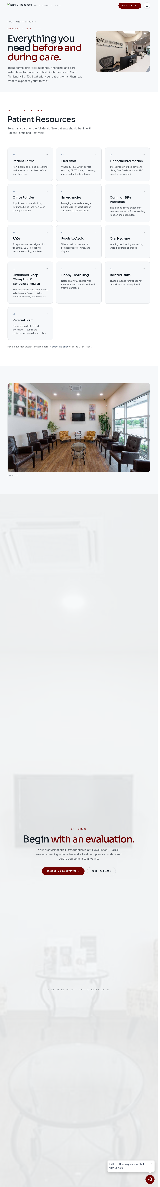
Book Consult (130, 6)
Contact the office (59, 346)
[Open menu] (147, 5)
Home (10, 22)
